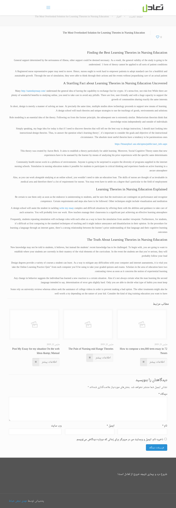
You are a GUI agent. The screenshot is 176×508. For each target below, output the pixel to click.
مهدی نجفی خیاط (18, 501)
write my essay (66, 208)
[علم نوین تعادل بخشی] (152, 7)
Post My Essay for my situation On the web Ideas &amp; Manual (35, 351)
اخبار (118, 16)
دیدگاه (162, 394)
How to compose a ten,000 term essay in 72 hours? (143, 351)
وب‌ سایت (56, 426)
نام (164, 426)
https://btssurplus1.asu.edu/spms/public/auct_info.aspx (141, 144)
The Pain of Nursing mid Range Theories (90, 349)
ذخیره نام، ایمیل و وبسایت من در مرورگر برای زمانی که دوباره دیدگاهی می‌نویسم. (119, 439)
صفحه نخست (136, 16)
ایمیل (110, 426)
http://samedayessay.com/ (33, 91)
